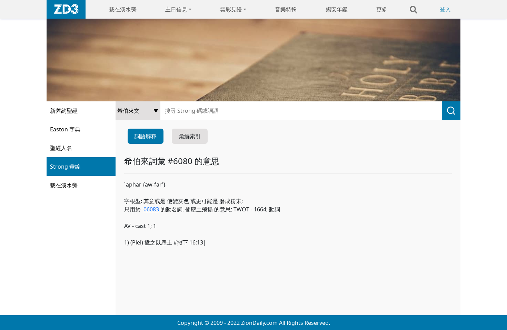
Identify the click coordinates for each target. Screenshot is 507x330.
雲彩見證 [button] (231, 9)
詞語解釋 (146, 136)
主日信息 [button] (176, 9)
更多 (381, 9)
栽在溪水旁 (123, 9)
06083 (151, 209)
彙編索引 (190, 136)
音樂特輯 (286, 9)
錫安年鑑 (337, 9)
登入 (445, 9)
